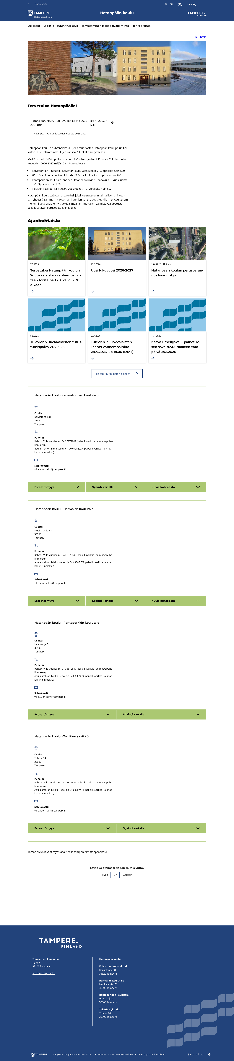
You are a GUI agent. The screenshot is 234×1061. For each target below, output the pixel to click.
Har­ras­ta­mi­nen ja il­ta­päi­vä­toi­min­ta (105, 25)
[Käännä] (180, 4)
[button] (105, 875)
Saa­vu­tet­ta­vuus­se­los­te (121, 1054)
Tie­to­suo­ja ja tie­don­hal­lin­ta (151, 1054)
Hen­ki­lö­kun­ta (141, 25)
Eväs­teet (102, 1054)
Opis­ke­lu (34, 25)
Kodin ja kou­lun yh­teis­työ (60, 25)
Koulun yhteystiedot (43, 973)
